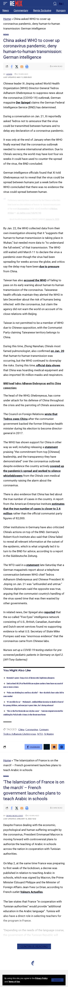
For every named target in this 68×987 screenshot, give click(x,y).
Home (7, 19)
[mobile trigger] (6, 3)
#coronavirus (23, 209)
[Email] (21, 66)
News (6, 34)
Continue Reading (34, 946)
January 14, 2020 (52, 219)
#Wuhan (53, 209)
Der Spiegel (23, 102)
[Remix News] (16, 3)
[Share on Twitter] (16, 66)
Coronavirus (31, 729)
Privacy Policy (41, 978)
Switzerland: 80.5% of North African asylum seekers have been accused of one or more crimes (33, 685)
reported (49, 612)
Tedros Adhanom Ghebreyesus (19, 733)
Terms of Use (14, 982)
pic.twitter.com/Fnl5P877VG (29, 213)
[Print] (27, 66)
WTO (40, 733)
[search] (55, 3)
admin (9, 74)
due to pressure (49, 266)
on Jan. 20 (57, 351)
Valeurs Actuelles (31, 892)
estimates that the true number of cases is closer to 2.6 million (34, 508)
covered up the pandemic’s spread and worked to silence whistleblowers (33, 470)
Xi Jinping (49, 733)
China (21, 729)
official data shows (48, 365)
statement (51, 447)
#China (11, 213)
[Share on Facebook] (11, 66)
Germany (44, 729)
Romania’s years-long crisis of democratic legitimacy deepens (31, 678)
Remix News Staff (14, 816)
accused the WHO (35, 280)
